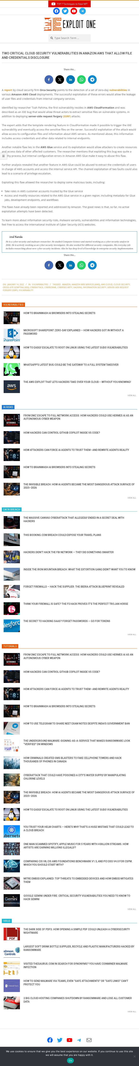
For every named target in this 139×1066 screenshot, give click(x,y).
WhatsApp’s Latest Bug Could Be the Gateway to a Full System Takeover (71, 364)
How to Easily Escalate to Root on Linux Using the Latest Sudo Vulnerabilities (76, 347)
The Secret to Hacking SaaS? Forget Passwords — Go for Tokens (67, 621)
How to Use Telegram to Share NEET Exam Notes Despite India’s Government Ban (77, 723)
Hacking (77, 287)
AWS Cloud (107, 284)
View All (132, 395)
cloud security (122, 284)
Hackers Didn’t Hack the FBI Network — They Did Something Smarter (69, 552)
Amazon (66, 284)
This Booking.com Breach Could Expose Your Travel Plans (62, 535)
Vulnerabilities (40, 284)
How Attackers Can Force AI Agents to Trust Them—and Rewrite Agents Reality (76, 450)
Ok (70, 1060)
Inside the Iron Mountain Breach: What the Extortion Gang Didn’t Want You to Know (79, 569)
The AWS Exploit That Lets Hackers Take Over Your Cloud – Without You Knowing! (77, 382)
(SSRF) (67, 116)
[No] (134, 1056)
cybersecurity (64, 287)
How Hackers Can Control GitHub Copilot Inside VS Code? (62, 432)
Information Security (94, 287)
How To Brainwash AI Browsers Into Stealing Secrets (59, 313)
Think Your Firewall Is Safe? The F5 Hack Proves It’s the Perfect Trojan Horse (76, 603)
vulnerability (26, 290)
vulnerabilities (118, 90)
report (8, 90)
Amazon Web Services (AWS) (86, 284)
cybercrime (50, 287)
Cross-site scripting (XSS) (16, 287)
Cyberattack (36, 287)
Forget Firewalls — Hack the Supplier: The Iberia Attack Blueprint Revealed (74, 586)
